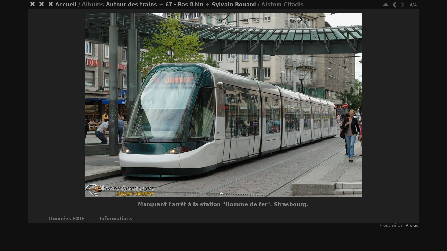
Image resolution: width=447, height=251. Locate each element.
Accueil (65, 4)
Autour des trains (131, 4)
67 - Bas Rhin (184, 4)
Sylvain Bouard (234, 4)
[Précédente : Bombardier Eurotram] (394, 5)
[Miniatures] (386, 5)
